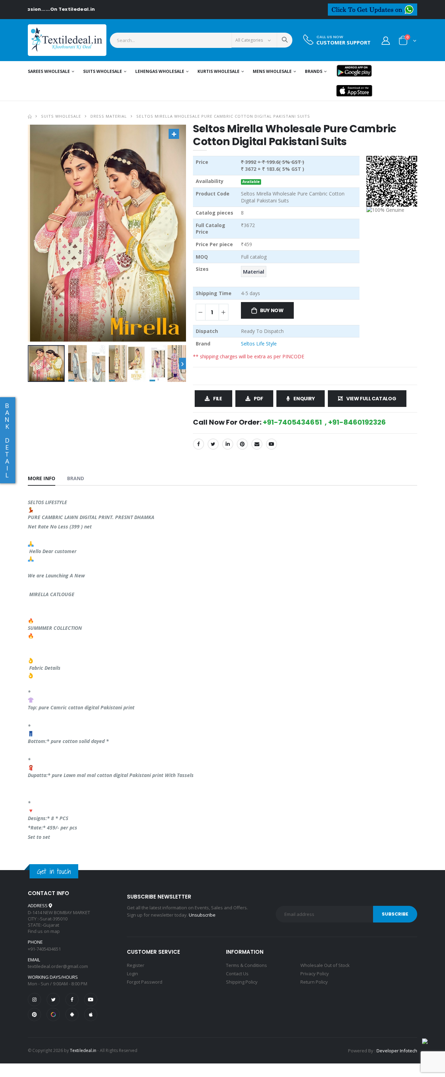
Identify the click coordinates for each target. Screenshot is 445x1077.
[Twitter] (213, 444)
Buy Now (272, 310)
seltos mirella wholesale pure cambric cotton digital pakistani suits (223, 116)
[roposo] (53, 1014)
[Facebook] (198, 444)
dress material (108, 116)
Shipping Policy (242, 982)
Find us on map (44, 931)
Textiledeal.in (83, 1050)
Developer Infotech (397, 1050)
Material (253, 271)
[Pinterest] (242, 444)
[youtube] (271, 444)
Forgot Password (144, 982)
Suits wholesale (102, 71)
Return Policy (314, 982)
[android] (72, 1014)
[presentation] (182, 363)
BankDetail (7, 440)
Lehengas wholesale (159, 71)
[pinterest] (34, 1014)
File (217, 398)
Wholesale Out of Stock (325, 965)
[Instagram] (34, 999)
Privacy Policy (314, 973)
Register (135, 965)
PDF (258, 398)
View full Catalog (371, 398)
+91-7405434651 (44, 949)
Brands (313, 71)
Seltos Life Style (259, 343)
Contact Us (237, 973)
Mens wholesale (272, 71)
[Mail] (256, 444)
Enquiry (304, 398)
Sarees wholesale (49, 71)
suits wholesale (61, 116)
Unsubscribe (202, 915)
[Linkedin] (227, 444)
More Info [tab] (41, 478)
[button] (407, 42)
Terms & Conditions (246, 965)
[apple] (90, 1014)
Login (132, 973)
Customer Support (343, 42)
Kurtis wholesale (218, 71)
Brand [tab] (75, 478)
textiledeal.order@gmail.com (58, 966)
